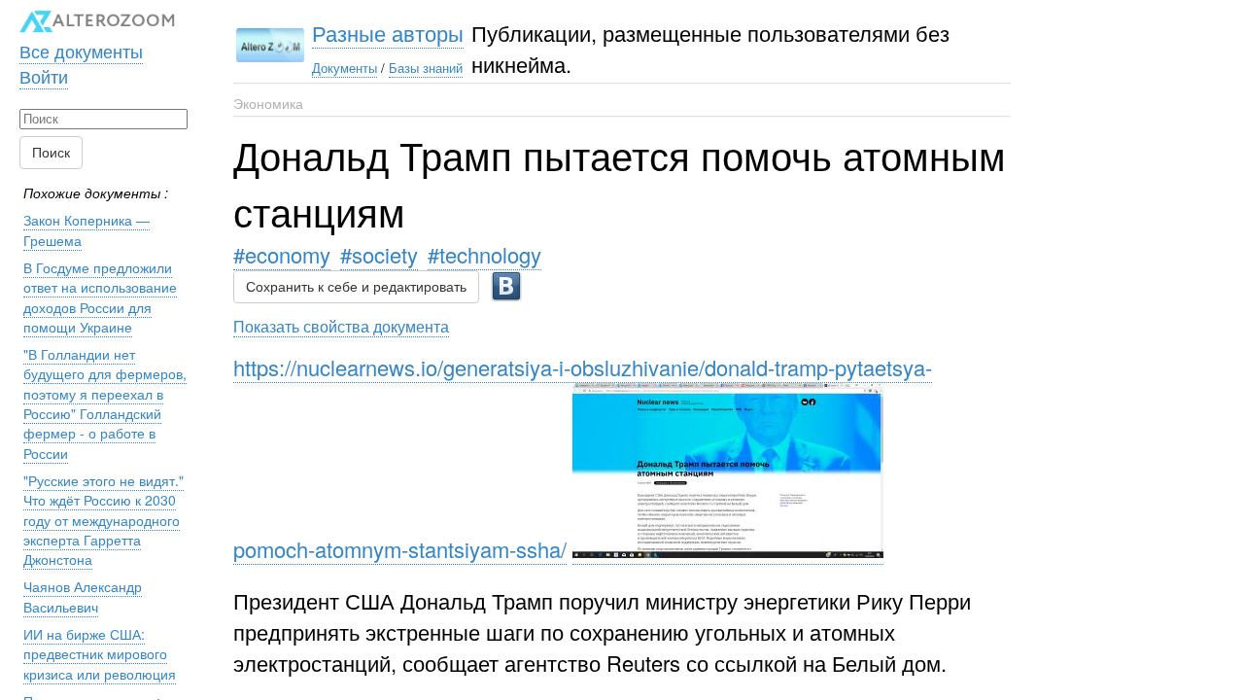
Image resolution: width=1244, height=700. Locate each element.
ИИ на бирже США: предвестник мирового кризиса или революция (99, 653)
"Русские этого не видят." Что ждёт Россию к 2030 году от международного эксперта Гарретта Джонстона (103, 520)
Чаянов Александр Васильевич (82, 596)
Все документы (81, 50)
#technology (484, 254)
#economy (281, 254)
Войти (43, 75)
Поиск (51, 152)
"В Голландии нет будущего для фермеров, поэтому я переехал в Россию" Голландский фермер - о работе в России (105, 403)
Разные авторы (388, 33)
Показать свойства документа (341, 325)
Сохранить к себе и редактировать (356, 287)
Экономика (268, 103)
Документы (344, 67)
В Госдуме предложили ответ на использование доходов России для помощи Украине (100, 297)
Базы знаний (426, 67)
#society (379, 254)
